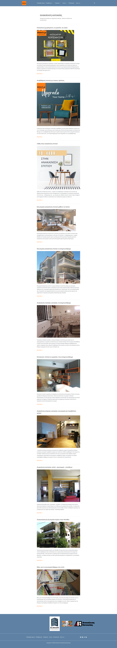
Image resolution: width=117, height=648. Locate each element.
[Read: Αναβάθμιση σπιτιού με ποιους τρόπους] (58, 104)
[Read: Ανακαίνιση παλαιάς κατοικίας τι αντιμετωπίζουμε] (58, 321)
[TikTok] (84, 637)
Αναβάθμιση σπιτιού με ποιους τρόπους (50, 80)
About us (78, 3)
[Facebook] (80, 637)
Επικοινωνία (71, 3)
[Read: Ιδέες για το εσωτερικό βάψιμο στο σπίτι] (58, 582)
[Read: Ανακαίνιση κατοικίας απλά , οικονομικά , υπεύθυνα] (58, 485)
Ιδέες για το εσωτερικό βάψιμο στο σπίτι (50, 567)
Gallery (64, 3)
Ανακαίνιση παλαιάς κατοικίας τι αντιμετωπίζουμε (54, 303)
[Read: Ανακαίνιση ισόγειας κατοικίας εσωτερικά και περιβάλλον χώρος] (58, 431)
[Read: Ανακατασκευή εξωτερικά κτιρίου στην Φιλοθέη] (58, 534)
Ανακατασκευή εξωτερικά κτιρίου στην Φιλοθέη (53, 520)
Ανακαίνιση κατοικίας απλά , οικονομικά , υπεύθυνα (54, 467)
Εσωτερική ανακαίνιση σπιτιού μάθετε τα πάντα (53, 207)
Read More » (40, 73)
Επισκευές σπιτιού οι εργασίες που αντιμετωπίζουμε (55, 357)
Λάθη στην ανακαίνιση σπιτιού (47, 144)
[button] (52, 3)
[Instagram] (82, 637)
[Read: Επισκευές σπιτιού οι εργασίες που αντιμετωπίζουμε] (58, 375)
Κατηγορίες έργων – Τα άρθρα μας (44, 3)
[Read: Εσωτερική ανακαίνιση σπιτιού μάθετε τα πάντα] (56, 220)
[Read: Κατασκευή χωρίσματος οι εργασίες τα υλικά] (55, 45)
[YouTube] (86, 637)
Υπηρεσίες (57, 3)
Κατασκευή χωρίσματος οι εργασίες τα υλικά (52, 28)
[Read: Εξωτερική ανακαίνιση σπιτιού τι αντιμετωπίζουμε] (58, 267)
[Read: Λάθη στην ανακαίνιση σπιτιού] (58, 167)
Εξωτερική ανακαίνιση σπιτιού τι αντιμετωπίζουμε (54, 249)
